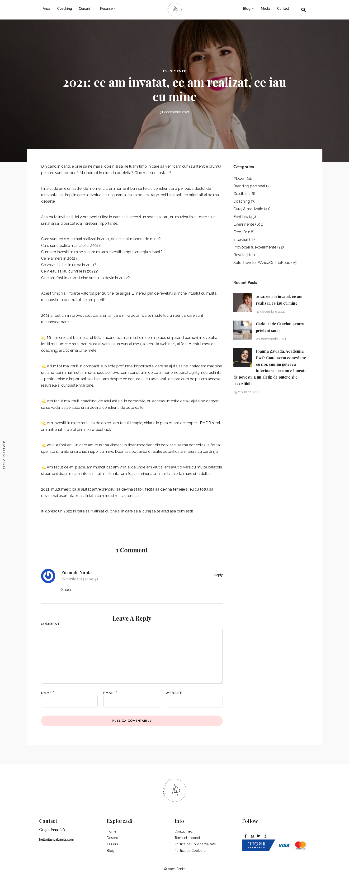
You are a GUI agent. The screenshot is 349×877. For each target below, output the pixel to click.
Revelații (240, 255)
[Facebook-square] (252, 836)
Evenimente (174, 71)
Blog (246, 8)
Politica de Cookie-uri (191, 851)
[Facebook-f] (245, 836)
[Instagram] (265, 836)
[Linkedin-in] (258, 836)
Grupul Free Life (52, 829)
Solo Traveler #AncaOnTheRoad (261, 262)
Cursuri (84, 8)
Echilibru (240, 216)
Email (109, 693)
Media (265, 8)
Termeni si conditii (188, 838)
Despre (112, 838)
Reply (218, 575)
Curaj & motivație (248, 209)
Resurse (106, 8)
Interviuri (240, 239)
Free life (240, 232)
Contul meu (183, 831)
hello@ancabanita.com (56, 839)
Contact (283, 8)
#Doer (239, 178)
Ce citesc (241, 193)
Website (174, 693)
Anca (46, 8)
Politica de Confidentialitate (195, 844)
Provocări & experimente (254, 247)
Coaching (64, 8)
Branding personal (249, 186)
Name (46, 693)
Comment (50, 624)
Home (111, 831)
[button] (303, 10)
